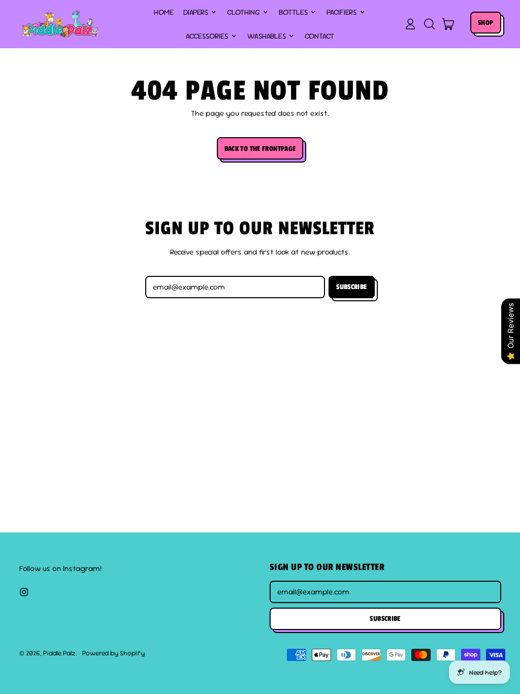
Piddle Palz (59, 653)
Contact (319, 36)
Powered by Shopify (113, 653)
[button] (429, 23)
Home (164, 12)
